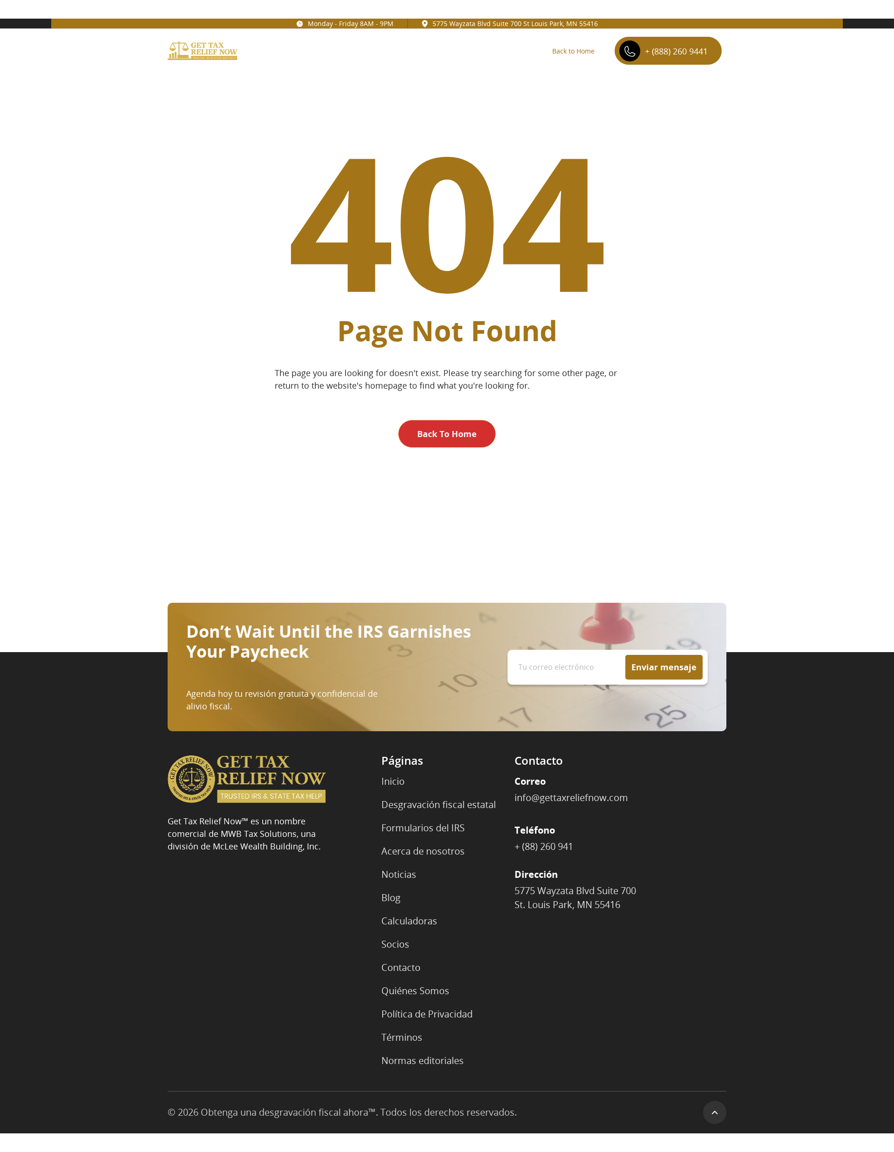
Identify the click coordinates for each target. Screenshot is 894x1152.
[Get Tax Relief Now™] (247, 779)
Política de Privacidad (427, 1014)
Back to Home (573, 51)
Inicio (393, 781)
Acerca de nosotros (423, 851)
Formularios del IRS (423, 828)
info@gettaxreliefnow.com (571, 797)
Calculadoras (409, 921)
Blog (390, 897)
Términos (401, 1037)
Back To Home (447, 433)
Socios (395, 944)
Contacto (400, 967)
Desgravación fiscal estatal (438, 804)
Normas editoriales (422, 1060)
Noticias (398, 874)
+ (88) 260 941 (544, 846)
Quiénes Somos (415, 990)
